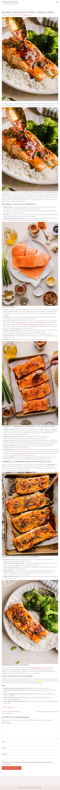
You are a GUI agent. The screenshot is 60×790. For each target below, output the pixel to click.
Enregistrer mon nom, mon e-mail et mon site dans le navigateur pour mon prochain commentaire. (27, 763)
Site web (4, 754)
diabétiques (11, 707)
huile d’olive (26, 317)
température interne (20, 453)
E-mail (4, 748)
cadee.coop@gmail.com (25, 15)
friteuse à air (50, 464)
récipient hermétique (36, 667)
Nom (4, 742)
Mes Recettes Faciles (10, 2)
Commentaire (6, 723)
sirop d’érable (21, 322)
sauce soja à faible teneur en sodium (34, 324)
